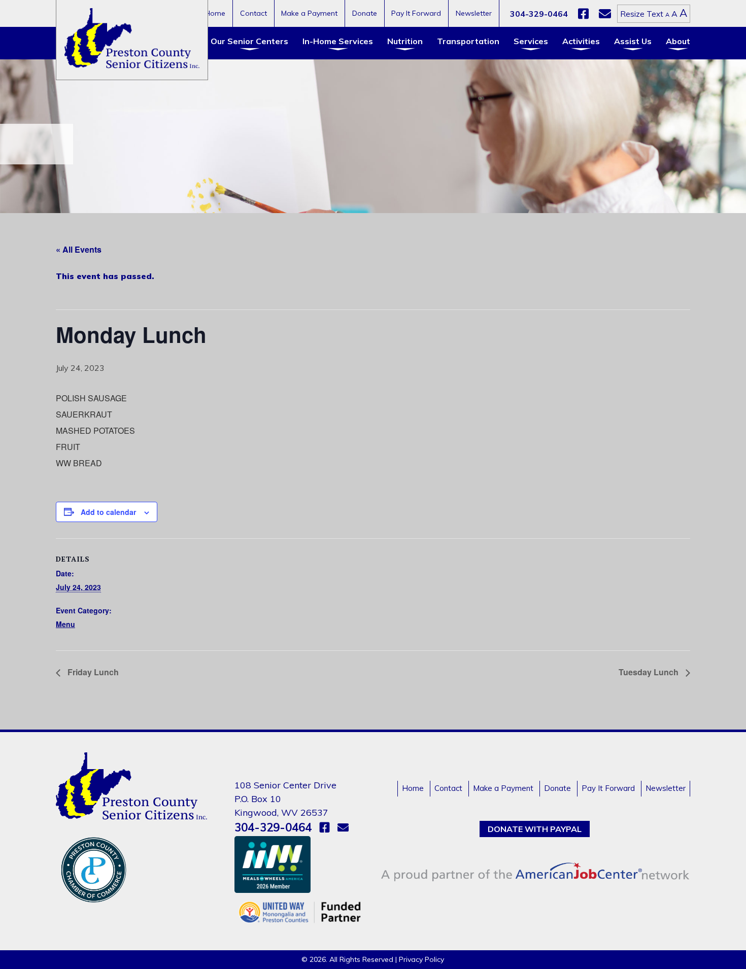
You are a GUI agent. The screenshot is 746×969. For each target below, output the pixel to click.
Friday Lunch (92, 672)
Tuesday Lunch (650, 672)
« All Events (78, 249)
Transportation (468, 41)
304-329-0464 (539, 14)
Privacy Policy (421, 959)
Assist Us (633, 41)
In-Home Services (337, 41)
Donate (364, 13)
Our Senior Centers (249, 41)
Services (531, 41)
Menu (65, 624)
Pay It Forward (416, 13)
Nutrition (405, 41)
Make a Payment (309, 13)
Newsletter (474, 13)
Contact (253, 13)
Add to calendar (108, 512)
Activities (581, 41)
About (678, 41)
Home (215, 13)
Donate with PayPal (535, 829)
